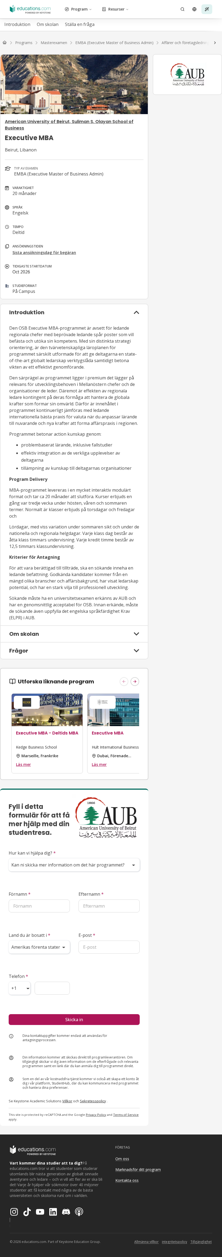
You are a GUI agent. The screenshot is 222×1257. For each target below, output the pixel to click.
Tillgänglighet (201, 1241)
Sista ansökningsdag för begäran (44, 252)
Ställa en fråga (79, 24)
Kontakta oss (127, 1180)
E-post (87, 935)
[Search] (182, 9)
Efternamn (91, 894)
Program (79, 9)
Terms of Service (126, 1115)
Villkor (67, 1101)
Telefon (18, 976)
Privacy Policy (96, 1115)
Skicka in (74, 1020)
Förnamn (20, 894)
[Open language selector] (194, 9)
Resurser (116, 9)
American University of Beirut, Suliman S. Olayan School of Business (69, 124)
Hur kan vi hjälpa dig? (32, 853)
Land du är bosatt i (29, 935)
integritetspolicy (174, 1241)
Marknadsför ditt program (138, 1169)
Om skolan (47, 24)
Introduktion (17, 24)
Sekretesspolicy (93, 1101)
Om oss (122, 1158)
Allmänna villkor (146, 1241)
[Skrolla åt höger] (215, 43)
